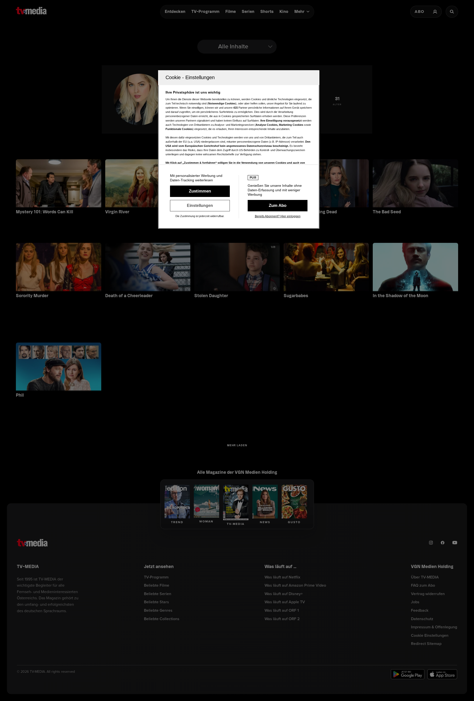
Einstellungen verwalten (200, 205)
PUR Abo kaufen (277, 205)
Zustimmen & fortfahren (200, 191)
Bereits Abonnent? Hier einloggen (278, 216)
